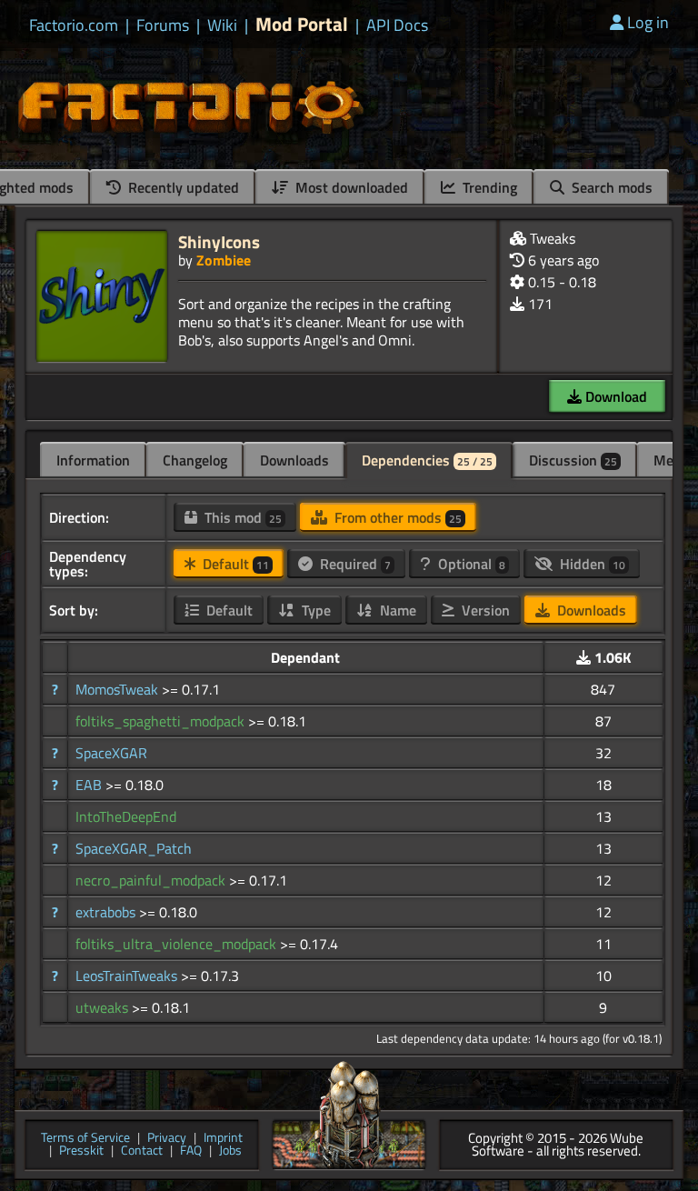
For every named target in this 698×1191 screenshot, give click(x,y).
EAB (90, 785)
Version (484, 610)
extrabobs (107, 912)
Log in (648, 22)
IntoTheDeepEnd (125, 816)
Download (614, 396)
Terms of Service (85, 1139)
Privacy (166, 1139)
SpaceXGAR (111, 753)
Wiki (222, 25)
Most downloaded (350, 187)
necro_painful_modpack (152, 880)
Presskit (81, 1151)
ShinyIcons (219, 241)
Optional (469, 564)
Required (353, 564)
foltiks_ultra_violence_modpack (177, 944)
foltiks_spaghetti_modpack (161, 721)
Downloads (294, 460)
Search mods (610, 187)
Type (314, 610)
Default (234, 564)
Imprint (223, 1139)
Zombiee (223, 260)
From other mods (396, 517)
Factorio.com (73, 25)
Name (396, 610)
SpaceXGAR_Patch (133, 848)
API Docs (397, 25)
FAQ (191, 1151)
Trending (488, 187)
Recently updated (182, 187)
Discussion (573, 460)
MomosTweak (118, 689)
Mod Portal (301, 24)
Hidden (590, 564)
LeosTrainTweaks (128, 975)
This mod (241, 517)
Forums (162, 25)
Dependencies (427, 460)
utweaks (103, 1007)
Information (93, 460)
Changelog (195, 460)
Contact (142, 1151)
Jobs (230, 1151)
